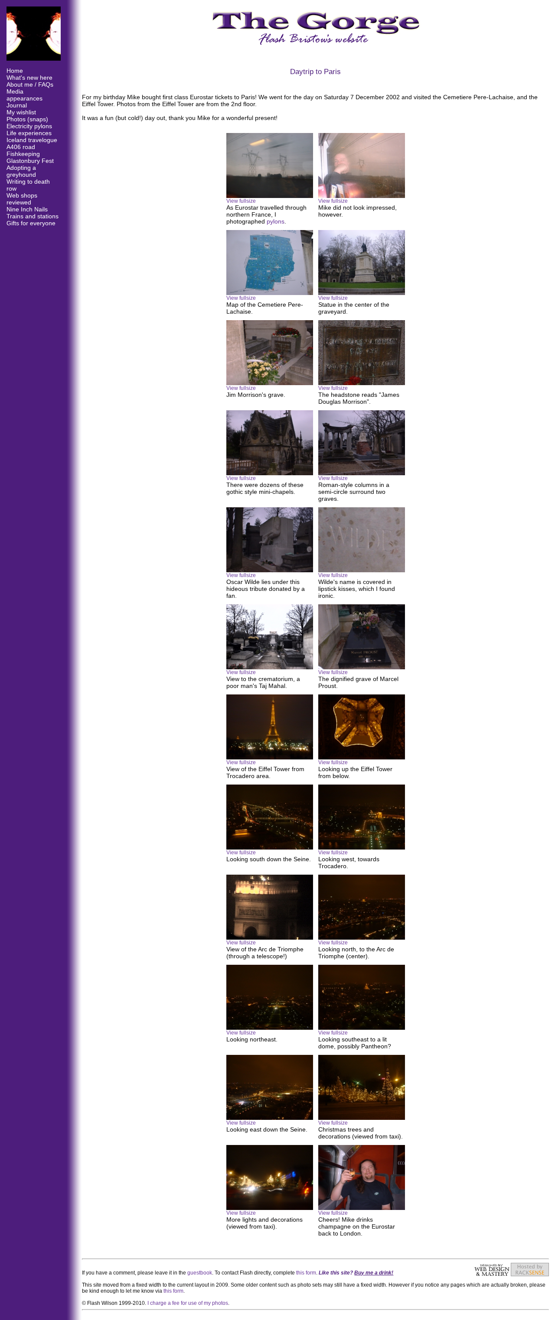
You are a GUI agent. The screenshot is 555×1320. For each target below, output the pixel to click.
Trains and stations (33, 216)
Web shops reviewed (22, 199)
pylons (275, 221)
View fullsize (241, 201)
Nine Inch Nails (27, 209)
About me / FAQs (30, 84)
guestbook (199, 1273)
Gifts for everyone (31, 223)
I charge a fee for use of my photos (187, 1303)
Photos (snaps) (27, 119)
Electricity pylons (29, 126)
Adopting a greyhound (21, 171)
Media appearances (24, 95)
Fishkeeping (23, 153)
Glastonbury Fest (30, 160)
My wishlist (21, 112)
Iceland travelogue (32, 139)
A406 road (21, 146)
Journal (17, 105)
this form (306, 1273)
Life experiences (29, 133)
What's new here (29, 77)
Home (15, 70)
